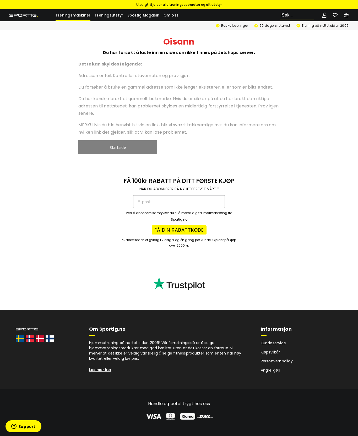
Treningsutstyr (109, 15)
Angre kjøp (270, 370)
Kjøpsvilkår (270, 352)
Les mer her (100, 369)
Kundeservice (273, 343)
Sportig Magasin (143, 15)
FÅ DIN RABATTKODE (179, 230)
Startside (118, 147)
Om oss (171, 15)
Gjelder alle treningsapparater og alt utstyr (186, 4)
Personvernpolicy (277, 361)
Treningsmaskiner (73, 15)
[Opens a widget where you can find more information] (23, 426)
